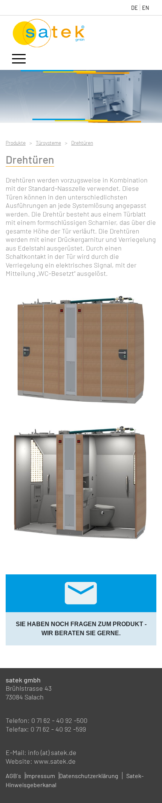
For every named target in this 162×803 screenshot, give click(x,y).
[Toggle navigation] (19, 60)
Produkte (16, 142)
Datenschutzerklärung (88, 775)
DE (134, 8)
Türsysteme (48, 142)
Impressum (40, 775)
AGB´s (13, 775)
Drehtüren (82, 142)
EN (145, 8)
